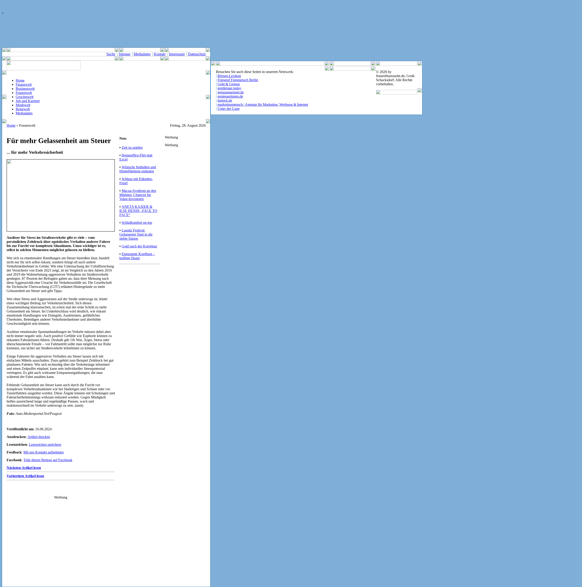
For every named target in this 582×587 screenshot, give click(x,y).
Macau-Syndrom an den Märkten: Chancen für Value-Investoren (137, 195)
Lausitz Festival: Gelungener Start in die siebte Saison (136, 234)
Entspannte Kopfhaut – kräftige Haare (137, 256)
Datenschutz (197, 54)
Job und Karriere (28, 101)
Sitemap (124, 54)
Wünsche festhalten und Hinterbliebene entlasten (137, 169)
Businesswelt (25, 89)
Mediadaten (142, 54)
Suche (110, 54)
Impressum (177, 54)
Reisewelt (23, 109)
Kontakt (160, 54)
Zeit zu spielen (132, 147)
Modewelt (23, 105)
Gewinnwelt (24, 97)
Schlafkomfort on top (137, 222)
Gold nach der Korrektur (139, 246)
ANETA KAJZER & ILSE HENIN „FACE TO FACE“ (138, 211)
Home (20, 80)
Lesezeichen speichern (45, 444)
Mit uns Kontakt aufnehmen (43, 452)
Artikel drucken (39, 437)
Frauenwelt (24, 93)
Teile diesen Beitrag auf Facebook (47, 460)
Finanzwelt (24, 84)
